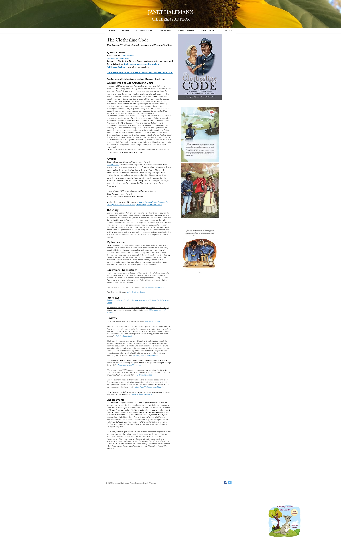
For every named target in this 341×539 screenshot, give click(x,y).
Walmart (122, 67)
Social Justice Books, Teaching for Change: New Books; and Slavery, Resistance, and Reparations (137, 203)
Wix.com (152, 483)
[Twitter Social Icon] (230, 482)
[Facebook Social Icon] (225, 482)
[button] (125, 30)
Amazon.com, (141, 64)
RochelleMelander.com (154, 287)
